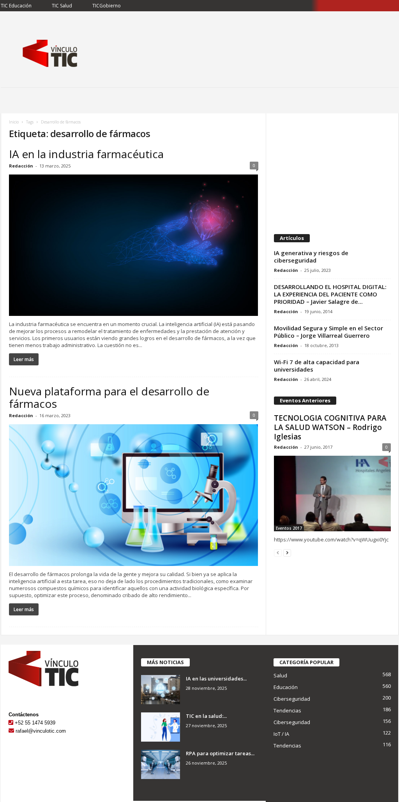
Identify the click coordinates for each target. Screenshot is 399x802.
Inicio (14, 122)
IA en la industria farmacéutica (86, 153)
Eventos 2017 (289, 528)
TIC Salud (62, 5)
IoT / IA (281, 733)
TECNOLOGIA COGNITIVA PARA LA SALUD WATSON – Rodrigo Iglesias (330, 427)
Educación (286, 687)
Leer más (24, 359)
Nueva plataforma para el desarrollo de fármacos (109, 397)
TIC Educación (16, 5)
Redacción (21, 166)
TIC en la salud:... (206, 715)
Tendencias (287, 710)
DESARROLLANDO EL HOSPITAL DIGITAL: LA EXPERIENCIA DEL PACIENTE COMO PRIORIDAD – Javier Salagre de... (330, 294)
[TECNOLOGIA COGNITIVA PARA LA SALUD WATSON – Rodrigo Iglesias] (332, 493)
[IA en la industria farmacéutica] (133, 245)
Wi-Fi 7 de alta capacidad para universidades (316, 365)
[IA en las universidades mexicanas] (160, 689)
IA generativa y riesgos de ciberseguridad (311, 256)
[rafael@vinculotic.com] (11, 731)
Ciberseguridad (292, 698)
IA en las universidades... (216, 678)
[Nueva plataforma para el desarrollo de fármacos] (133, 495)
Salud (280, 675)
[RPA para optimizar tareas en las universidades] (160, 764)
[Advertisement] (332, 170)
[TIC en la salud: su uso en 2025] (160, 727)
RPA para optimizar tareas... (220, 753)
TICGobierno (106, 5)
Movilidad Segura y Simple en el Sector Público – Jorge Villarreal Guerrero (328, 331)
